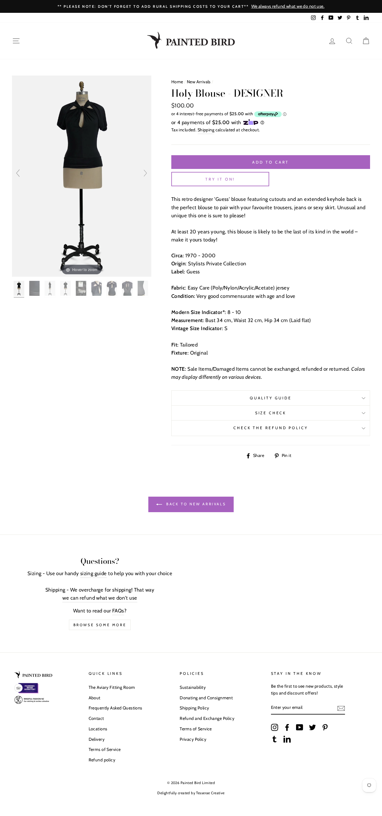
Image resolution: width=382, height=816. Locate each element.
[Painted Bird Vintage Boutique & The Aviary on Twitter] (312, 727)
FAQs (118, 611)
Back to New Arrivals (195, 504)
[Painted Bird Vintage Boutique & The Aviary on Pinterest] (325, 727)
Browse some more (100, 625)
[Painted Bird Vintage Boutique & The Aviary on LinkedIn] (287, 739)
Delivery (96, 739)
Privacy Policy (193, 739)
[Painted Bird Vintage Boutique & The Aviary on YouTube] (299, 727)
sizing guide (93, 573)
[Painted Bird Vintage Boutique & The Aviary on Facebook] (287, 727)
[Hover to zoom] (81, 176)
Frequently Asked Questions (115, 708)
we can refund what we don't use (99, 598)
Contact (96, 718)
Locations (98, 729)
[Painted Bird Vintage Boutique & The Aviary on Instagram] (274, 727)
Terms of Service (105, 749)
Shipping (206, 130)
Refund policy (102, 760)
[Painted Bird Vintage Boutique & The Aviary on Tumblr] (274, 739)
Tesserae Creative (210, 793)
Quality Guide (271, 398)
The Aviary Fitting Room (112, 687)
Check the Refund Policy (270, 428)
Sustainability (193, 687)
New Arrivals (199, 81)
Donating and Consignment (206, 697)
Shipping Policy (194, 708)
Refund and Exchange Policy (207, 718)
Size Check (270, 413)
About (95, 697)
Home (177, 81)
